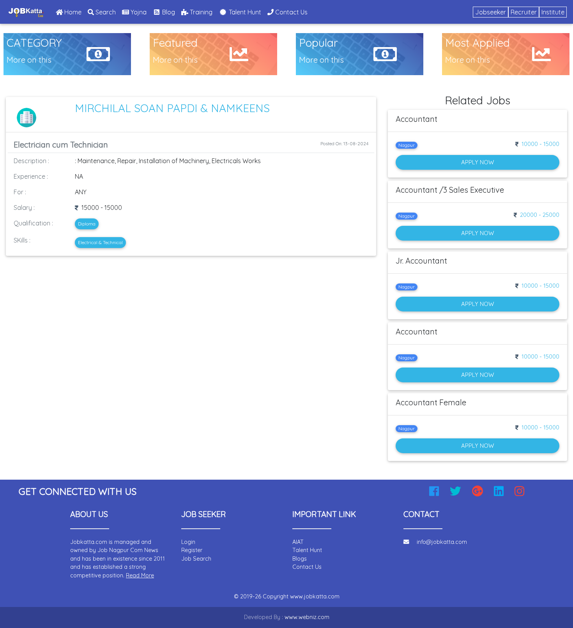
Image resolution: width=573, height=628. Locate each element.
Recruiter (524, 12)
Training (200, 12)
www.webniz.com (307, 617)
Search (105, 12)
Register (191, 550)
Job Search (196, 558)
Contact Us (291, 12)
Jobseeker (490, 12)
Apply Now (477, 162)
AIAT (298, 541)
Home (74, 12)
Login (188, 541)
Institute (552, 12)
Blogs (299, 558)
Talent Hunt (244, 12)
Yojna (138, 12)
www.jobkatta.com (315, 596)
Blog (168, 12)
